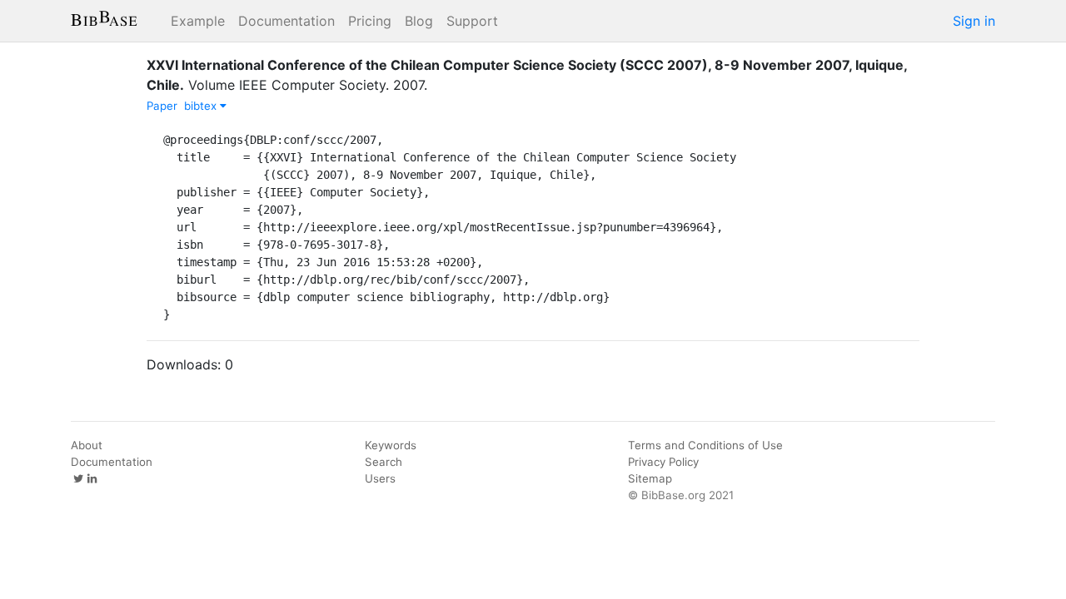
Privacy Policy (663, 461)
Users (380, 478)
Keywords (390, 445)
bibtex (202, 105)
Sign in (974, 20)
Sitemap (650, 478)
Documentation (286, 20)
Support (472, 20)
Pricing (369, 20)
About (86, 445)
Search (383, 461)
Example (198, 20)
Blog (419, 20)
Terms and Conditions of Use (705, 445)
